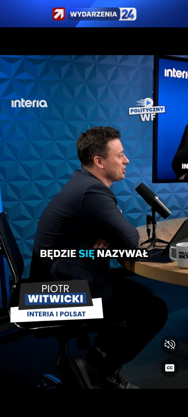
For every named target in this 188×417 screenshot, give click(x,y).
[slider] (94, 404)
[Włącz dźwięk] (170, 344)
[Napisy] (170, 368)
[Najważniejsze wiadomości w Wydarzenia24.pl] (94, 13)
